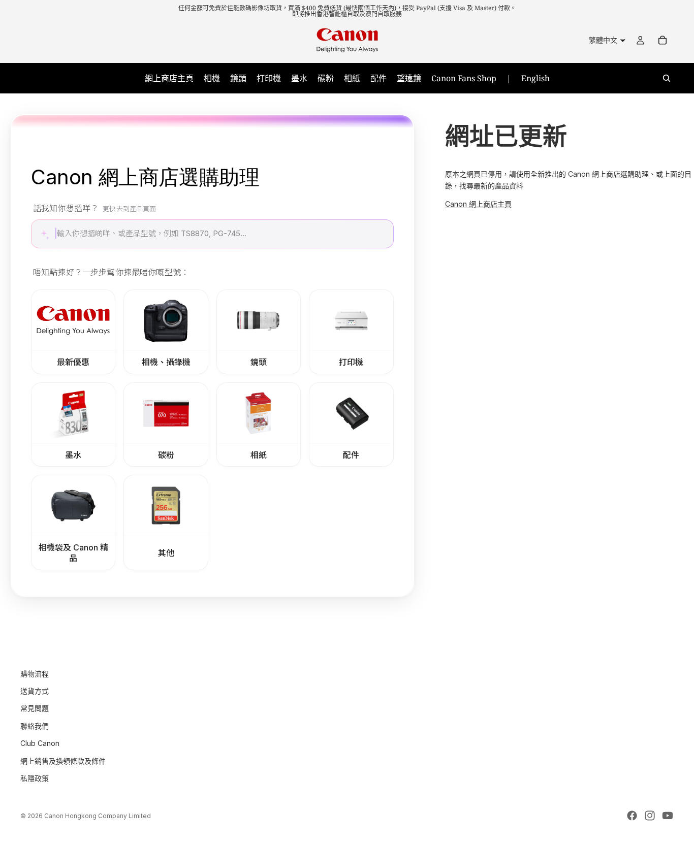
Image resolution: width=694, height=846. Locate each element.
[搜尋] (666, 78)
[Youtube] (667, 815)
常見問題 (34, 708)
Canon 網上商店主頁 (478, 204)
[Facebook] (632, 815)
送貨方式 (34, 691)
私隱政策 (34, 778)
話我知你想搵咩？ (94, 208)
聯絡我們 (34, 726)
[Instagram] (650, 815)
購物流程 (34, 673)
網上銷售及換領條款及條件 (63, 761)
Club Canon (39, 743)
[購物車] (662, 40)
